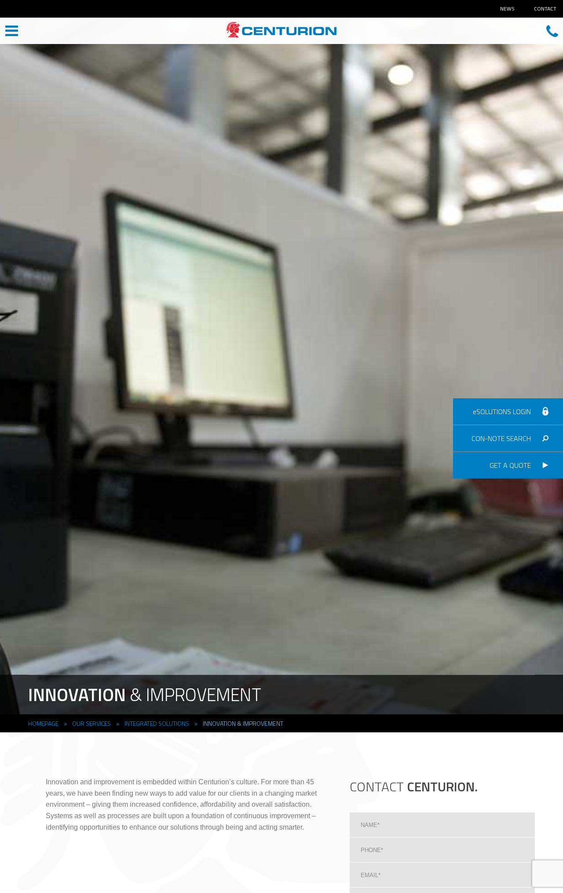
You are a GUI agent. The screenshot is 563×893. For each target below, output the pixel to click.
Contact (545, 8)
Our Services (91, 723)
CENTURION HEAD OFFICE (281, 31)
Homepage (43, 723)
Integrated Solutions (156, 723)
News (507, 8)
